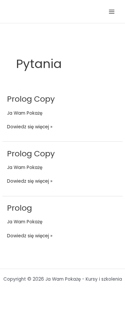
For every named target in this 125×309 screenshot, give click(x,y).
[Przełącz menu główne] (111, 11)
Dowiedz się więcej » (29, 126)
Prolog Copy (31, 98)
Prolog (19, 207)
